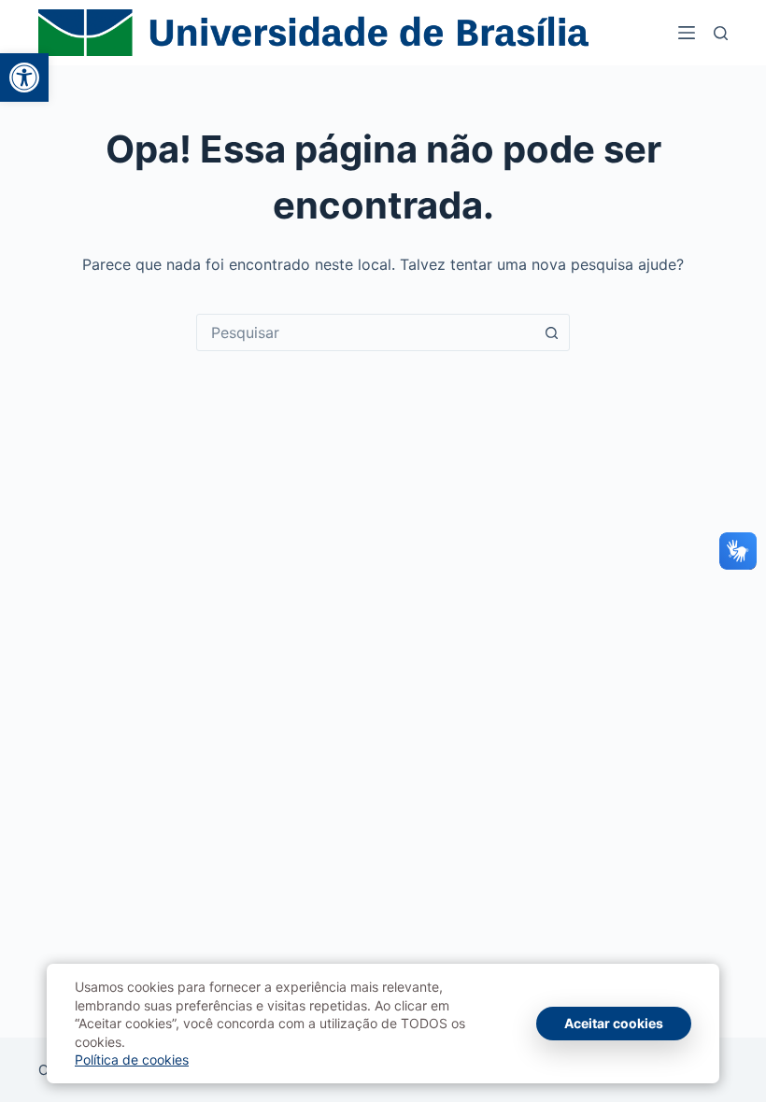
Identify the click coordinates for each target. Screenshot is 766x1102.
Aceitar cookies (613, 1023)
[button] (24, 77)
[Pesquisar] (721, 33)
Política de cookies (132, 1059)
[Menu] (686, 32)
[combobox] (365, 332)
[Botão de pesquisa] (551, 332)
